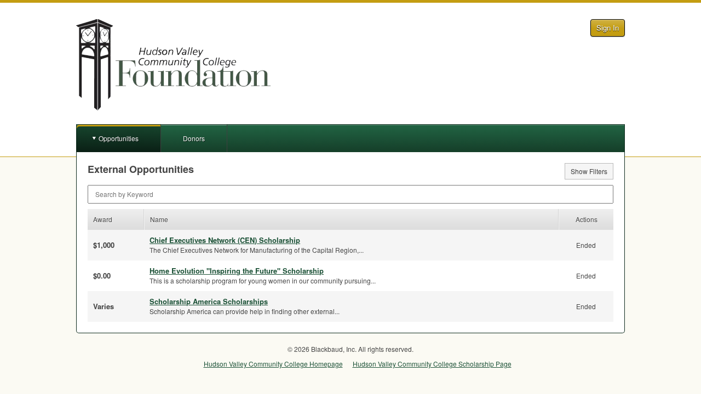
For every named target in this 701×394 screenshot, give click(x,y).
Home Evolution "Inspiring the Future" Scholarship (237, 270)
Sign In (607, 27)
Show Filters (589, 171)
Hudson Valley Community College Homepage (273, 363)
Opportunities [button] (119, 138)
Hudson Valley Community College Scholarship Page (432, 363)
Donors (194, 138)
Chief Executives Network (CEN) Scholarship (225, 240)
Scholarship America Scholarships (209, 301)
